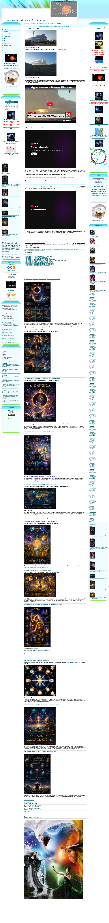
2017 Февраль (93, 392)
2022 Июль (92, 470)
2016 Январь (92, 377)
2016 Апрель (92, 380)
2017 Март (92, 393)
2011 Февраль (93, 306)
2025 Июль (92, 508)
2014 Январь (92, 348)
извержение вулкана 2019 (71, 249)
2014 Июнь (92, 354)
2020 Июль (92, 441)
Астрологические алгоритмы (9, 342)
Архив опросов (10, 357)
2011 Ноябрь (92, 317)
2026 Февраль (93, 516)
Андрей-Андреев (48, 249)
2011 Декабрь (93, 318)
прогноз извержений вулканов (29, 250)
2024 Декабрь (93, 501)
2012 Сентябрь (93, 329)
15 (5, 106)
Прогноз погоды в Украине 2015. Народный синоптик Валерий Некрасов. (11, 373)
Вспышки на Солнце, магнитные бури (10, 336)
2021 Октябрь (93, 459)
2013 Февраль (93, 335)
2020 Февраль (93, 435)
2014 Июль (92, 355)
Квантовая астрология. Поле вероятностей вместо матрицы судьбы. (11, 208)
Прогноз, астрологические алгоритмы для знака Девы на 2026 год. (98, 291)
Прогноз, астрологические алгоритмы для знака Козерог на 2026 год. (98, 254)
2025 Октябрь (93, 512)
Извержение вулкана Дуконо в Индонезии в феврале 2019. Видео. (39, 261)
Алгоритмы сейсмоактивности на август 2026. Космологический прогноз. (10, 216)
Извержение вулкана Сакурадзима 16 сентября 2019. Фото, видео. (39, 263)
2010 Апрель (92, 294)
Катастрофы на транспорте (8, 330)
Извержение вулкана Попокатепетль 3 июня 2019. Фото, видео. (39, 256)
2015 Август (92, 371)
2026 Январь (92, 515)
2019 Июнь (92, 426)
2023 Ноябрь (92, 489)
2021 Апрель (92, 452)
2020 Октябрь (93, 445)
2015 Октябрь (93, 373)
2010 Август (92, 299)
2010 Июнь (92, 297)
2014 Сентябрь (93, 357)
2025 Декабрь (93, 514)
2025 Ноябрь (92, 513)
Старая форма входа (11, 270)
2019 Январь (92, 420)
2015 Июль (92, 369)
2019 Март (92, 422)
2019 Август (92, 428)
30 (7, 109)
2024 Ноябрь (92, 500)
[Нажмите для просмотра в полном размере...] (40, 45)
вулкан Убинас (63, 249)
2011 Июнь (92, 311)
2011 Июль (92, 312)
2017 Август (92, 399)
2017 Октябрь (93, 402)
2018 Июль (92, 412)
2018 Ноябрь (92, 417)
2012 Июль (92, 326)
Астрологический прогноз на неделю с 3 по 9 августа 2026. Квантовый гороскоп (11, 227)
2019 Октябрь (93, 430)
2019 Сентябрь (93, 429)
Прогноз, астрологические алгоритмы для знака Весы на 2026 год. (98, 282)
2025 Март (92, 503)
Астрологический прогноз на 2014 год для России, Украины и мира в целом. (10, 385)
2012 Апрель (92, 323)
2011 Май (92, 310)
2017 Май (92, 396)
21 (16, 106)
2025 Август (92, 509)
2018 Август (92, 414)
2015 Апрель (92, 366)
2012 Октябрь (93, 330)
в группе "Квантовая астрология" (72, 662)
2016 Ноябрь (92, 389)
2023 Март (92, 479)
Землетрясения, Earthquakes (9, 305)
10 (9, 104)
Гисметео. (27, 237)
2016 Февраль (93, 378)
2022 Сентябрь (93, 472)
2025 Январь (92, 502)
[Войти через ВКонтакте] (8, 267)
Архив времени (6, 339)
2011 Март (92, 307)
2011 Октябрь (93, 316)
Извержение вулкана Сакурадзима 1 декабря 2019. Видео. (37, 265)
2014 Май (92, 353)
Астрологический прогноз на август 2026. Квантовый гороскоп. (10, 235)
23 (7, 107)
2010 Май (92, 295)
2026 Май (92, 520)
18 (11, 106)
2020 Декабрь (93, 447)
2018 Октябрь (93, 416)
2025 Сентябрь (93, 510)
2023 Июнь (92, 483)
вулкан (77, 249)
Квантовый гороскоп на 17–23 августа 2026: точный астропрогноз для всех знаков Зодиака (11, 185)
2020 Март (92, 436)
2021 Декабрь (93, 461)
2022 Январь (92, 463)
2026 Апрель (92, 519)
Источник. (27, 182)
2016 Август (92, 385)
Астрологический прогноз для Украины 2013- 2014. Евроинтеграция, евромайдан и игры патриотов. (11, 365)
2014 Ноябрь (92, 360)
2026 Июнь (92, 521)
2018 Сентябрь (93, 415)
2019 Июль (92, 427)
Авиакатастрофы (6, 329)
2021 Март (92, 451)
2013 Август (92, 342)
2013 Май (92, 338)
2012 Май (92, 324)
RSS (73, 1)
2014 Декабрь (93, 361)
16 (7, 106)
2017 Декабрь (93, 404)
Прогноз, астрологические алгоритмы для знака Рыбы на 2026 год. (98, 236)
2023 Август (92, 485)
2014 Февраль (93, 349)
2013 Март (92, 336)
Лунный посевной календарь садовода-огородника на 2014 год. (10, 401)
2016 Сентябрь (93, 386)
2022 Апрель (92, 466)
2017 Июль (92, 398)
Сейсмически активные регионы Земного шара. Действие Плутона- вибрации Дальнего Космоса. (10, 396)
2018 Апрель (92, 409)
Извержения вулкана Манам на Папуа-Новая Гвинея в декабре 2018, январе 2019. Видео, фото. (45, 260)
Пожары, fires (6, 313)
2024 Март (92, 491)
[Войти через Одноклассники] (14, 267)
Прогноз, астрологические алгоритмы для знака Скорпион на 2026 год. (98, 273)
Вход (71, 1)
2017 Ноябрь (92, 403)
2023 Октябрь (93, 488)
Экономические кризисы (8, 320)
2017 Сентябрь (93, 400)
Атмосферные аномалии (8, 324)
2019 (29, 23)
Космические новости (7, 338)
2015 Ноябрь (92, 374)
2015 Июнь (92, 368)
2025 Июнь (92, 507)
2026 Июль (92, 522)
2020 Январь (92, 434)
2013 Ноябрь (92, 346)
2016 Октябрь (93, 387)
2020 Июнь (92, 440)
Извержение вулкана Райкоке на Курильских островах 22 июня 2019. (40, 259)
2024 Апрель (92, 492)
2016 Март (92, 379)
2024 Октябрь (93, 498)
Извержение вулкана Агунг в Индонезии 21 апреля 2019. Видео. (39, 262)
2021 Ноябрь (92, 460)
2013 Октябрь (93, 344)
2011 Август (92, 313)
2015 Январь (92, 362)
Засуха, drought (6, 315)
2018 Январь (92, 405)
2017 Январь (92, 391)
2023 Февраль (93, 478)
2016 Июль (92, 384)
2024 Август (92, 496)
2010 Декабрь (93, 304)
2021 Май (92, 453)
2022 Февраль (93, 464)
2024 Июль (92, 495)
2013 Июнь (92, 340)
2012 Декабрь (93, 332)
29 (5, 109)
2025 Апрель (92, 504)
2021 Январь (92, 448)
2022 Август (92, 471)
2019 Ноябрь (92, 432)
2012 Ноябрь (92, 331)
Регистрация (66, 1)
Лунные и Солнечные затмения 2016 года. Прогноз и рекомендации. (10, 388)
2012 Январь (92, 319)
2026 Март (92, 518)
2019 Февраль (93, 421)
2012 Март (92, 322)
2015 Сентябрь (93, 372)
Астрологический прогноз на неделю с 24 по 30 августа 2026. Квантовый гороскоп (11, 173)
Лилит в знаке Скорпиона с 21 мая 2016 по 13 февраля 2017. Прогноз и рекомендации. (11, 392)
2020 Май (92, 439)
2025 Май (92, 506)
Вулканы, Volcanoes (7, 308)
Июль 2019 (11, 100)
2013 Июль (92, 341)
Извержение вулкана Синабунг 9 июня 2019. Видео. (36, 257)
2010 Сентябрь (93, 300)
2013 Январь (92, 334)
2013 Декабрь (93, 347)
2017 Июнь (92, 397)
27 (14, 107)
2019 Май (92, 424)
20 (14, 106)
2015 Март (92, 365)
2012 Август (92, 328)
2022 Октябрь (93, 473)
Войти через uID (11, 264)
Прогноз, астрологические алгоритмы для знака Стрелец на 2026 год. (98, 263)
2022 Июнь (92, 469)
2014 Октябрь (93, 359)
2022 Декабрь (93, 476)
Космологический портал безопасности (25, 20)
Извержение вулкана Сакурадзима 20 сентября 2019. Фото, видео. (39, 264)
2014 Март (92, 350)
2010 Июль (92, 298)
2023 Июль (92, 484)
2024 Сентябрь (93, 497)
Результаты (4, 357)
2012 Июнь (92, 325)
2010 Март (92, 293)
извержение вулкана (57, 249)
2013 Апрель (92, 337)
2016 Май (92, 381)
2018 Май (92, 410)
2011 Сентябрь (93, 314)
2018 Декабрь (93, 418)
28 (16, 107)
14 (16, 104)
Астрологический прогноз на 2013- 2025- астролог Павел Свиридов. (10, 377)
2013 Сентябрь (93, 343)
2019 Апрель (92, 423)
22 (5, 107)
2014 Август (92, 356)
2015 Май (92, 367)
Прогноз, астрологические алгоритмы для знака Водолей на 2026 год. (98, 245)
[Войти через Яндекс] (11, 267)
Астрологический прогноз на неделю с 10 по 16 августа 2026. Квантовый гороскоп (11, 196)
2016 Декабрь (93, 390)
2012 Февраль (93, 320)
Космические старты (7, 332)
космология (37, 250)
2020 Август (92, 442)
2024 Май (92, 494)
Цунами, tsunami (6, 322)
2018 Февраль (93, 406)
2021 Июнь (92, 454)
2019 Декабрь (93, 433)
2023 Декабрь (93, 490)
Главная (25, 23)
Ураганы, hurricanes (7, 317)
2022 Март (92, 465)
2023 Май (92, 482)
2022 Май (92, 467)
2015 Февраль (93, 363)
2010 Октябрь (93, 301)
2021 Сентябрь (93, 458)
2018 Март (92, 408)
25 (11, 107)
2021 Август (92, 457)
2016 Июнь (92, 383)
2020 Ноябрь (92, 446)
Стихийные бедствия (7, 335)
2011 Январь (92, 305)
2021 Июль (92, 455)
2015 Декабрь (93, 375)
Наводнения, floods (7, 310)
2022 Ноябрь (92, 475)
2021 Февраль (93, 449)
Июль (32, 23)
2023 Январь (92, 477)
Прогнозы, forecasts (7, 333)
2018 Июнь (92, 411)
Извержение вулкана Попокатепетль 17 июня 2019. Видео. (37, 258)
